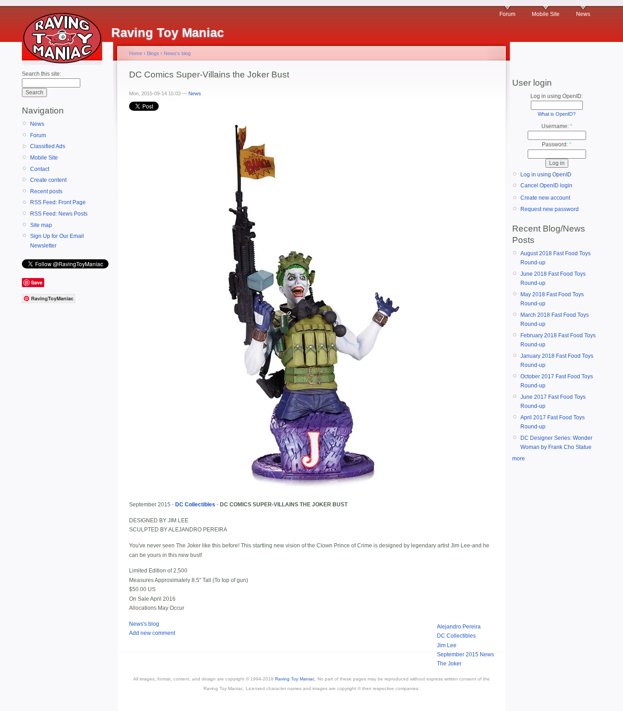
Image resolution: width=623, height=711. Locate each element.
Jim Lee (447, 645)
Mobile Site (546, 14)
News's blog (177, 53)
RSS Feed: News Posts (59, 214)
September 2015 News (465, 654)
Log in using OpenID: (556, 96)
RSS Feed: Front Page (58, 202)
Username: (556, 126)
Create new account (545, 198)
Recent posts (46, 191)
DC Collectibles (456, 636)
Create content (48, 180)
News (583, 14)
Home (135, 53)
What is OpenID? (557, 114)
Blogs (153, 53)
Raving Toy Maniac (295, 678)
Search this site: (41, 74)
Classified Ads (47, 146)
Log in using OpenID (545, 174)
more (518, 458)
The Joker (449, 663)
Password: (556, 144)
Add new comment (152, 633)
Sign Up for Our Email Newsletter (57, 240)
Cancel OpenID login (546, 185)
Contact (39, 169)
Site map (41, 225)
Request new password (549, 209)
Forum (507, 14)
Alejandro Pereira (459, 626)
